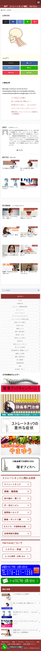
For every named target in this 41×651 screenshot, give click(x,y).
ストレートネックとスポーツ (20, 316)
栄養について (20, 328)
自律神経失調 (20, 363)
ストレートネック (20, 313)
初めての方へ (6, 642)
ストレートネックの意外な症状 (20, 319)
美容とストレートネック (20, 344)
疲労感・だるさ (20, 334)
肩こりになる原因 (20, 347)
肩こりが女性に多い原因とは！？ (21, 101)
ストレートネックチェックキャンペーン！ (24, 108)
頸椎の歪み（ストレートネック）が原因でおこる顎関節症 (24, 113)
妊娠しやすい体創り (20, 322)
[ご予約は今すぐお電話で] (4, 647)
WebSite (20, 150)
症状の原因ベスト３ (30, 644)
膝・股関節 (20, 360)
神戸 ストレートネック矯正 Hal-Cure (21, 6)
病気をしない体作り (20, 338)
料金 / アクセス (17, 642)
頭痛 (20, 366)
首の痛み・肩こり (20, 369)
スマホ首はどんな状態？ (18, 98)
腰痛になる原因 (20, 353)
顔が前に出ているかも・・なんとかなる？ (24, 105)
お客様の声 (20, 303)
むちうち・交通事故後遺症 (19, 306)
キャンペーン (20, 310)
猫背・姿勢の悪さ (20, 331)
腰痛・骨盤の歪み (20, 356)
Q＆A (20, 300)
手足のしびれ (20, 325)
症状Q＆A (20, 341)
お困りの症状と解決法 (14, 644)
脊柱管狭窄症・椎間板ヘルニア (20, 350)
